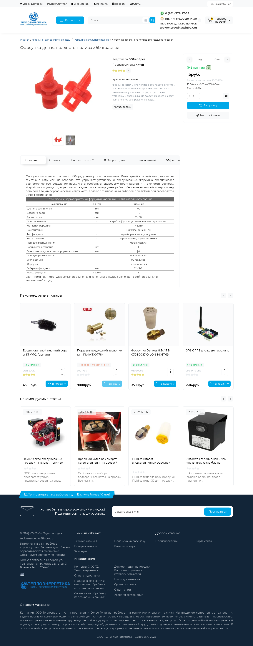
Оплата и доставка (87, 575)
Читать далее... (122, 106)
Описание (32, 160)
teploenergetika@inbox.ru (37, 538)
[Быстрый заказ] (45, 372)
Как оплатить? (58, 3)
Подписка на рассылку (129, 541)
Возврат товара (125, 546)
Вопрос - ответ (82, 160)
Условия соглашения (128, 595)
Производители (166, 541)
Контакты (102, 3)
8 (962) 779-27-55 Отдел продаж (41, 533)
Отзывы (55, 160)
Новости (120, 3)
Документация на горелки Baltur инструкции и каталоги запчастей (132, 570)
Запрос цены (115, 160)
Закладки (80, 551)
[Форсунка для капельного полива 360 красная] (70, 140)
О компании (81, 3)
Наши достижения (127, 579)
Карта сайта (204, 541)
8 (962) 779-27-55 (176, 13)
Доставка (176, 160)
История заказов (85, 546)
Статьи (137, 3)
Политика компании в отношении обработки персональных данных (89, 584)
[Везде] (145, 20)
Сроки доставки (32, 3)
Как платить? (147, 160)
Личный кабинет (220, 3)
